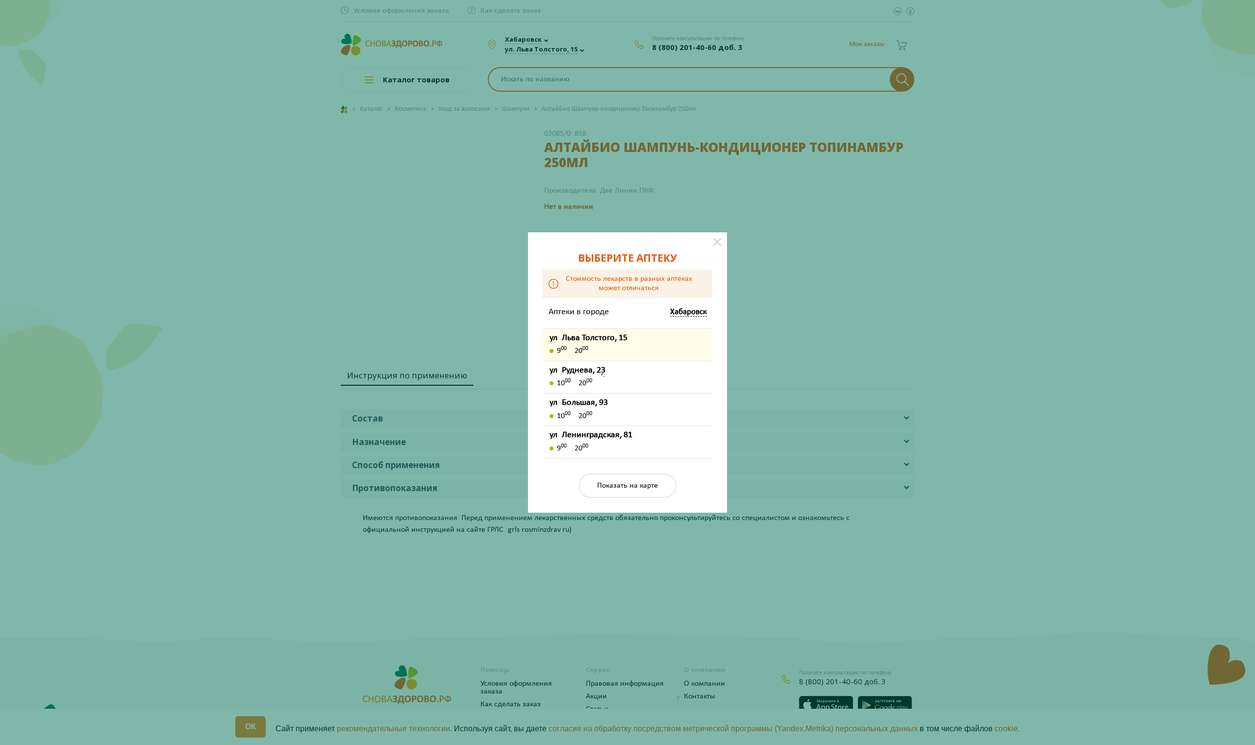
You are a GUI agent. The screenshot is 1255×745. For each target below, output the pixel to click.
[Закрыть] (717, 242)
